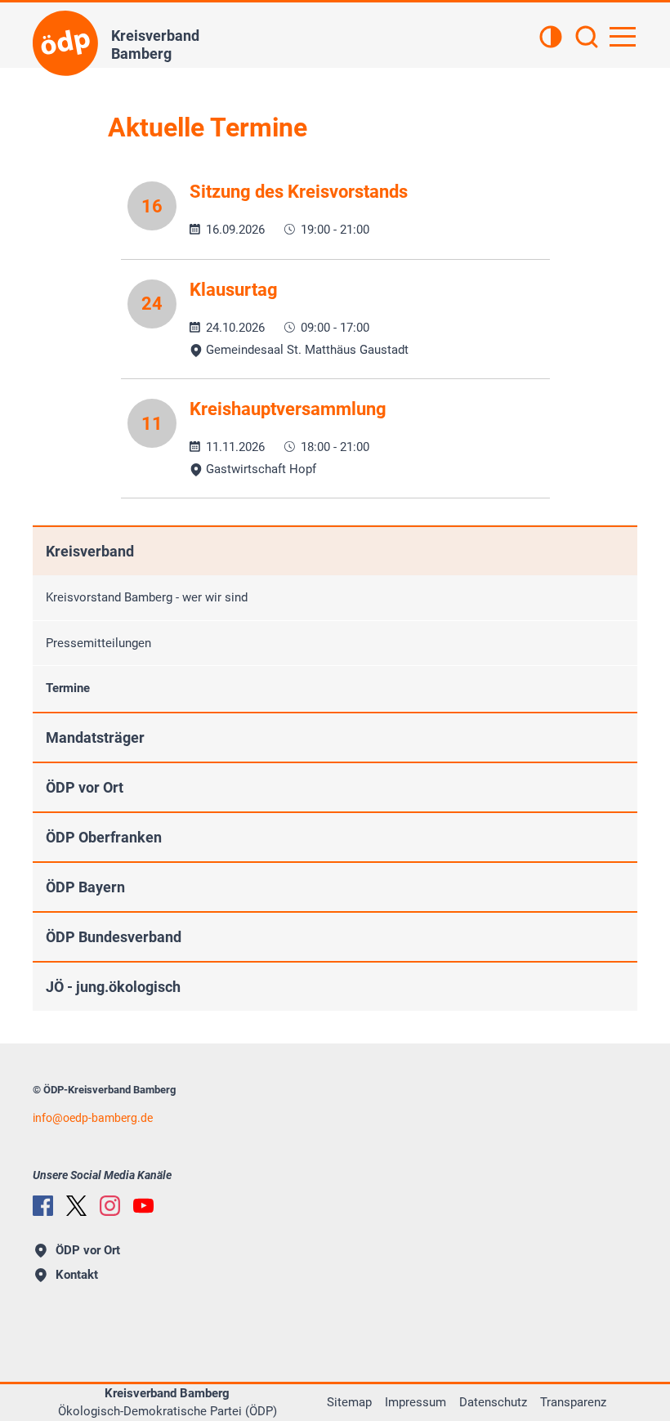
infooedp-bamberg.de (93, 1117)
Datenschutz (493, 1402)
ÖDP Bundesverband (113, 936)
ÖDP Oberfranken (104, 837)
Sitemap (349, 1402)
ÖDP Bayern (85, 887)
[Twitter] (76, 1205)
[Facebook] (43, 1205)
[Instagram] (110, 1205)
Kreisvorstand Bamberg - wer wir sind (147, 597)
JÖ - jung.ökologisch (113, 986)
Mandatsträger (95, 737)
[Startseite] (65, 43)
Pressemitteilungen (98, 643)
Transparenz (573, 1402)
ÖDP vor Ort (84, 787)
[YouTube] (143, 1205)
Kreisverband (90, 551)
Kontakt (77, 1274)
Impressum (415, 1402)
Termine (68, 688)
